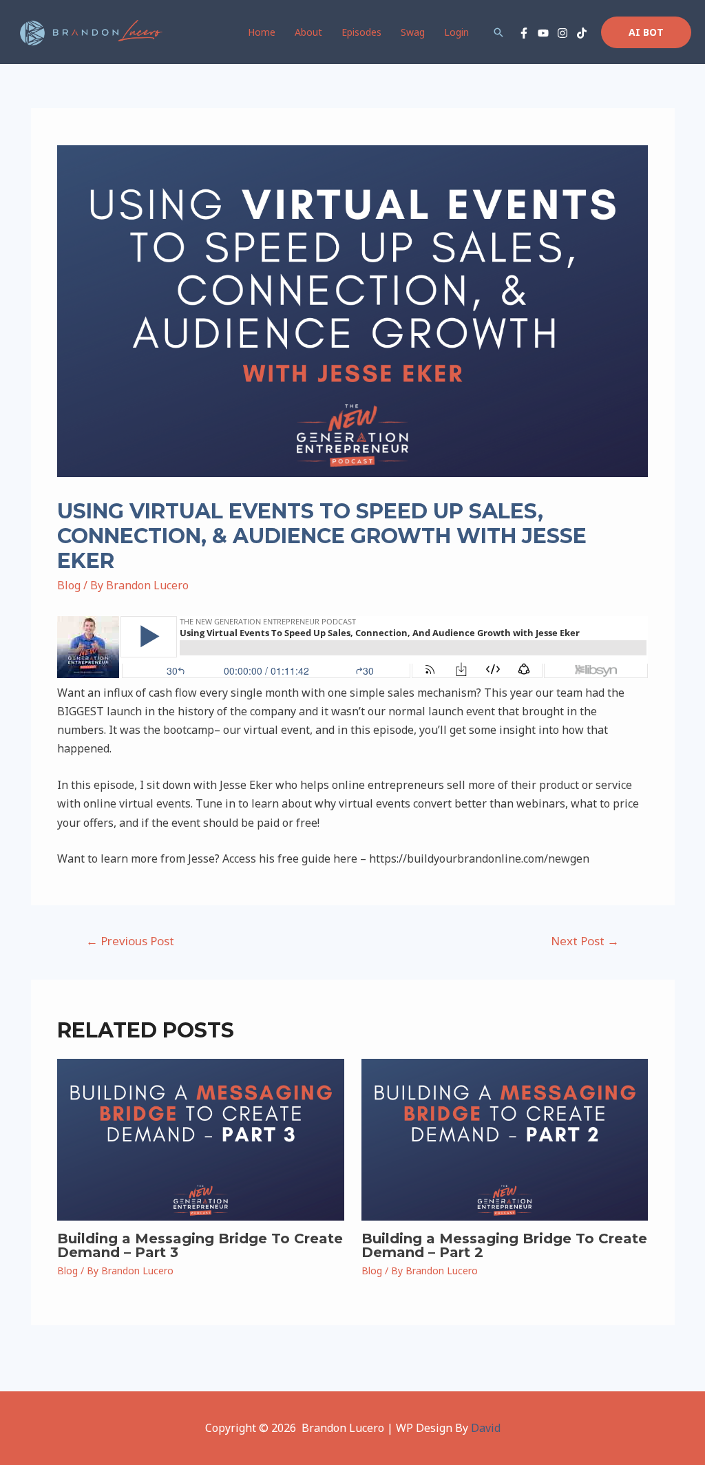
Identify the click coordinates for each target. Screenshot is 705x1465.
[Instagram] (562, 33)
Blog (69, 585)
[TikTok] (581, 33)
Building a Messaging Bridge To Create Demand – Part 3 (200, 1245)
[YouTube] (543, 33)
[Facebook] (523, 33)
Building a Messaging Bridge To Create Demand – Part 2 (504, 1245)
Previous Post (130, 941)
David (486, 1427)
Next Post (585, 941)
